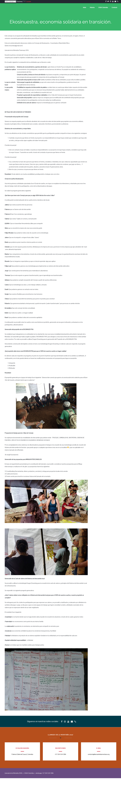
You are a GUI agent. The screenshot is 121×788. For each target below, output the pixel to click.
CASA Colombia (103, 7)
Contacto (114, 7)
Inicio (84, 7)
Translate (28, 1)
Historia (92, 7)
